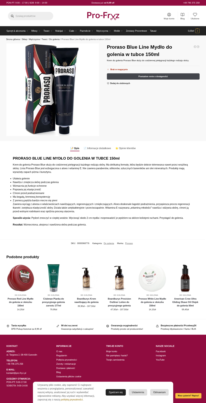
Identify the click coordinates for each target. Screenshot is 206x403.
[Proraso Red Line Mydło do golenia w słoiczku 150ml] (20, 278)
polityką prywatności (72, 399)
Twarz (44, 39)
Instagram (161, 355)
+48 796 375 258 (191, 3)
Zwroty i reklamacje (66, 364)
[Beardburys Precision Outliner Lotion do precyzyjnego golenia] (119, 278)
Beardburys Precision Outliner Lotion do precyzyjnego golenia (119, 302)
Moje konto (169, 18)
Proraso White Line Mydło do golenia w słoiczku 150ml (152, 302)
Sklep (24, 39)
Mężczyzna (34, 39)
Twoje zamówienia (115, 359)
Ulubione (195, 18)
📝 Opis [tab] (74, 148)
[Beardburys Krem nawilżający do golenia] (195, 46)
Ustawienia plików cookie (68, 376)
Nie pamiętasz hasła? (117, 355)
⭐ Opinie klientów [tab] (125, 148)
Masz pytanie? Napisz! (188, 396)
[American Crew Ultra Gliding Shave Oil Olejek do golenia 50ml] (185, 278)
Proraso (129, 243)
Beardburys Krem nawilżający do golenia (86, 300)
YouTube (160, 359)
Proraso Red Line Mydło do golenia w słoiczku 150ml (20, 302)
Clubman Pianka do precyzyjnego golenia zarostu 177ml (53, 302)
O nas (59, 351)
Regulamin (61, 355)
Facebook (161, 351)
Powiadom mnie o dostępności (153, 76)
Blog (182, 18)
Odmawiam (159, 392)
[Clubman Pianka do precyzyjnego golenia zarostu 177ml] (53, 278)
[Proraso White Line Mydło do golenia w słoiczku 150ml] (152, 278)
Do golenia (54, 39)
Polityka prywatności (66, 359)
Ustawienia (138, 392)
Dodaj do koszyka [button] (20, 316)
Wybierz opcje (86, 312)
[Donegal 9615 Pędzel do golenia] (198, 46)
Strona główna (13, 39)
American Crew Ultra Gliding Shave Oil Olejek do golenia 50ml (185, 302)
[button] (194, 30)
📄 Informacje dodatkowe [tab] (97, 148)
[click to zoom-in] (52, 89)
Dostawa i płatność (65, 368)
